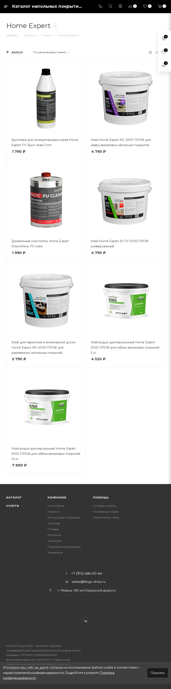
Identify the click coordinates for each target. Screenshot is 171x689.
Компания (57, 497)
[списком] (157, 52)
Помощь (101, 497)
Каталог (14, 497)
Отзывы (53, 529)
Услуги (12, 505)
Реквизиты (55, 552)
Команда (54, 523)
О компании (56, 505)
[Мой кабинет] (120, 7)
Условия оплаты (104, 505)
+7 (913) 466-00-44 (86, 573)
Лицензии (54, 540)
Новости (54, 511)
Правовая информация (64, 546)
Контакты (54, 535)
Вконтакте (85, 621)
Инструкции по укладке (64, 517)
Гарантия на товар (106, 517)
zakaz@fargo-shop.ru (89, 582)
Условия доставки (106, 511)
